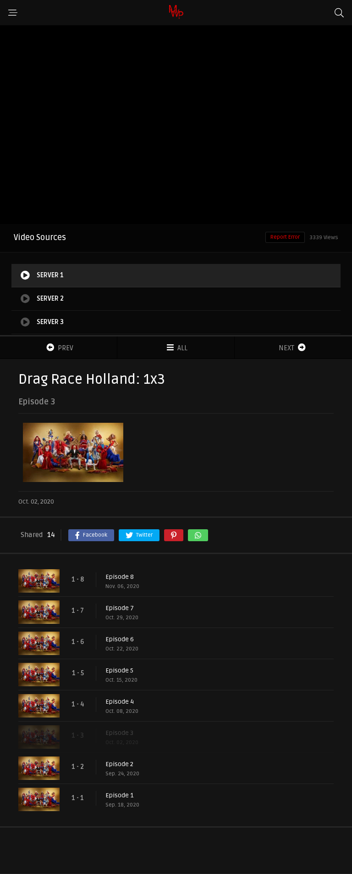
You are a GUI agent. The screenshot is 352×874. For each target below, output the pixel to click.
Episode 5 (119, 670)
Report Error (285, 237)
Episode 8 (119, 577)
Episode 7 (119, 608)
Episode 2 (119, 764)
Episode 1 (119, 795)
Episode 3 (119, 733)
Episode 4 (119, 702)
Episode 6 (119, 639)
